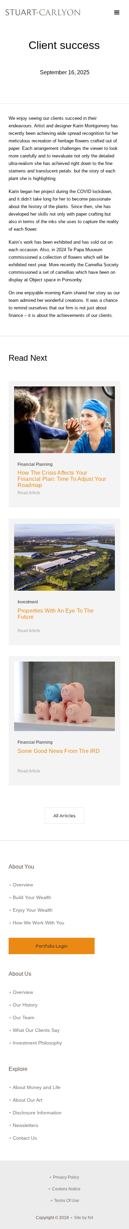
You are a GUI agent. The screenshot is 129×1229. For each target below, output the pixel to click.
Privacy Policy (66, 1177)
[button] (116, 12)
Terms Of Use (66, 1200)
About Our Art (27, 1100)
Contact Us (25, 1138)
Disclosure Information (37, 1112)
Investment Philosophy (37, 1043)
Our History (25, 1005)
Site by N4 (83, 1217)
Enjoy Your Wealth (33, 910)
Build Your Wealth (32, 897)
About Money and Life (37, 1087)
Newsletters (25, 1125)
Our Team (23, 1017)
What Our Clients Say (36, 1030)
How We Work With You (38, 922)
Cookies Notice (67, 1189)
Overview (23, 884)
